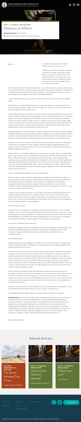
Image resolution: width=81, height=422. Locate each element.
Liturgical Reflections (20, 25)
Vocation (36, 36)
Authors (35, 401)
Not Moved (24, 36)
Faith (6, 25)
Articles (5, 401)
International (16, 36)
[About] (74, 4)
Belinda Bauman (10, 33)
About (19, 401)
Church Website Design (36, 419)
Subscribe (71, 402)
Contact (5, 405)
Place (31, 36)
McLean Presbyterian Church (17, 419)
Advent (8, 36)
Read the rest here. (58, 66)
